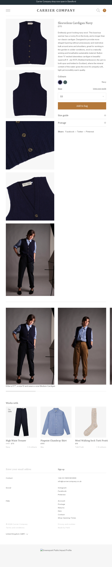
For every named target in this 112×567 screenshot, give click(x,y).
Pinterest (90, 132)
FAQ (60, 511)
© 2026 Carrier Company (17, 524)
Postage (62, 122)
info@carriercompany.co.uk (70, 481)
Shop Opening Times (67, 518)
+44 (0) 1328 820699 (67, 478)
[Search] (98, 10)
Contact (61, 515)
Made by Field (64, 528)
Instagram (62, 488)
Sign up (61, 469)
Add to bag (82, 105)
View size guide (99, 89)
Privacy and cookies (66, 524)
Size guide (63, 115)
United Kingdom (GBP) (15, 534)
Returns (61, 508)
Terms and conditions (15, 528)
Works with (12, 402)
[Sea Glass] (65, 82)
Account (61, 501)
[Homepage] (56, 10)
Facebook (70, 132)
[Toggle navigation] (8, 10)
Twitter (80, 132)
